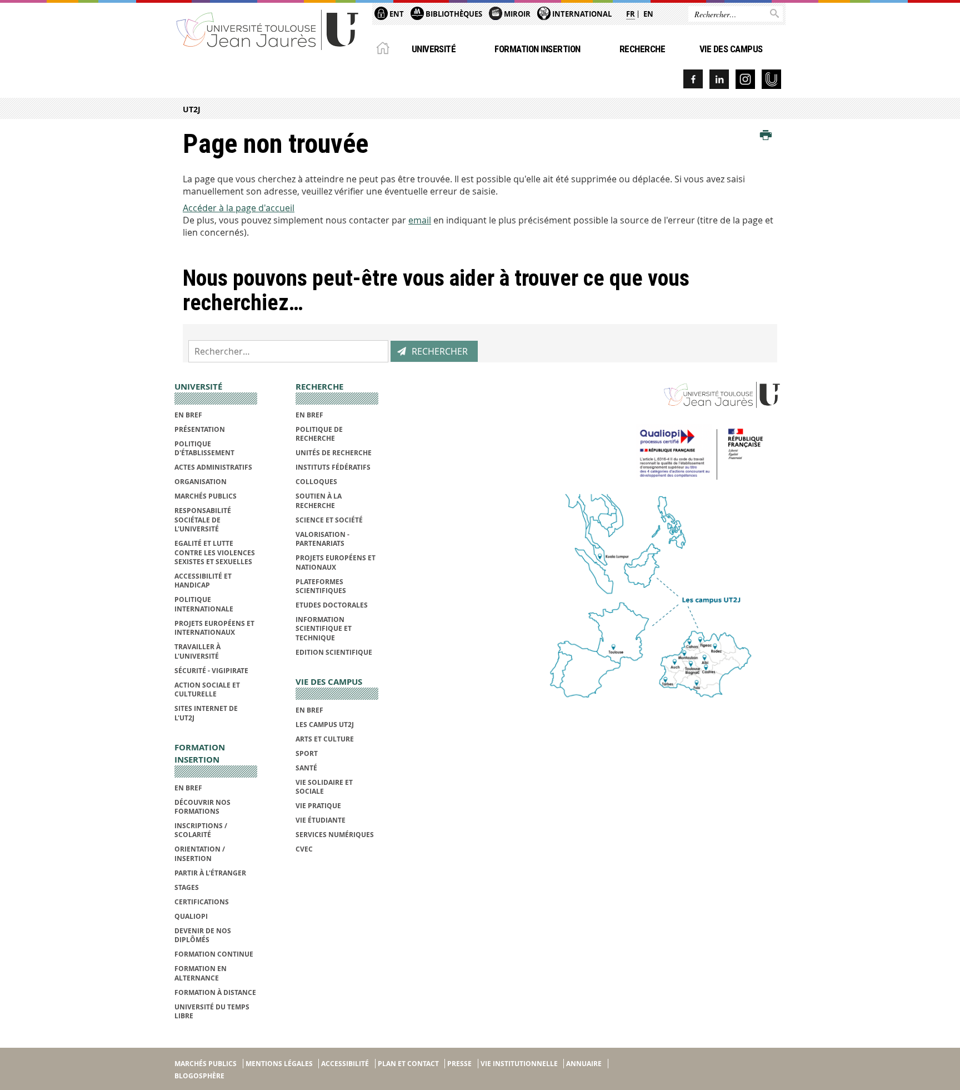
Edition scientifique (334, 652)
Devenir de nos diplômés (202, 935)
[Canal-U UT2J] (771, 79)
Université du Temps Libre (211, 1011)
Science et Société (329, 520)
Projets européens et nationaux (336, 562)
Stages (186, 887)
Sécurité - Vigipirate (211, 670)
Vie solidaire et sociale (324, 787)
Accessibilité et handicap (203, 580)
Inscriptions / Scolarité (200, 830)
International (581, 14)
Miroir (516, 14)
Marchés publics (205, 496)
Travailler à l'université (197, 651)
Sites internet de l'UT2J (206, 713)
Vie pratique (318, 805)
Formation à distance (215, 992)
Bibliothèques (453, 14)
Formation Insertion (537, 48)
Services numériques (335, 834)
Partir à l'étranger (210, 873)
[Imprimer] (766, 135)
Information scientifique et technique (324, 629)
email (419, 220)
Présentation (199, 429)
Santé (306, 768)
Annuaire (584, 1063)
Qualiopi (191, 916)
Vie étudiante (321, 820)
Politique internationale (203, 604)
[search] (288, 351)
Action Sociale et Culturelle (207, 689)
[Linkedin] (719, 79)
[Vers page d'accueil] (267, 29)
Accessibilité (345, 1063)
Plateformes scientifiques (321, 586)
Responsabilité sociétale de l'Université (202, 520)
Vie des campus (731, 48)
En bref (188, 415)
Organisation (200, 481)
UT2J (192, 109)
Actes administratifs (213, 467)
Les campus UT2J (325, 724)
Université (434, 48)
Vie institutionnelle (519, 1063)
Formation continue (213, 954)
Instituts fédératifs (333, 467)
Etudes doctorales (332, 605)
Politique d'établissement (204, 448)
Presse (459, 1063)
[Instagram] (745, 79)
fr (630, 14)
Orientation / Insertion (199, 853)
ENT (396, 14)
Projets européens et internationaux (214, 628)
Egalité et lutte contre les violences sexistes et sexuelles (214, 552)
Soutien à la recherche (319, 500)
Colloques (316, 481)
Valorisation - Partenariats (322, 539)
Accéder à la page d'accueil (238, 208)
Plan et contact (408, 1063)
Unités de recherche (334, 452)
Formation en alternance (200, 973)
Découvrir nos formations (202, 807)
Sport (307, 753)
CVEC (304, 849)
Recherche (642, 48)
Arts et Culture (325, 739)
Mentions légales (279, 1063)
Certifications (201, 902)
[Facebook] (693, 79)
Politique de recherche (319, 434)
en (648, 14)
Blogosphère (199, 1076)
